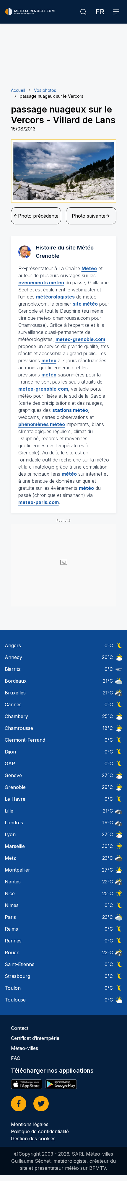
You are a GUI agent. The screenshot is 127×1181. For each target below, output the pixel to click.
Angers (13, 645)
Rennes (13, 941)
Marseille (15, 846)
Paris (10, 917)
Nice (10, 893)
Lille (9, 811)
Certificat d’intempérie (35, 1038)
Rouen (12, 952)
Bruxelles (15, 693)
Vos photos (45, 90)
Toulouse (15, 1000)
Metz (10, 858)
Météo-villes (24, 1048)
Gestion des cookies (33, 1138)
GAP (10, 763)
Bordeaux (16, 681)
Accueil (18, 90)
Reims (11, 929)
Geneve (13, 775)
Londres (14, 823)
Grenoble (15, 787)
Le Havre (15, 799)
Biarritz (13, 669)
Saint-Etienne (20, 964)
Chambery (16, 716)
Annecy (13, 657)
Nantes (13, 882)
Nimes (12, 905)
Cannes (13, 704)
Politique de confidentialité (40, 1131)
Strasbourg (17, 976)
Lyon (10, 834)
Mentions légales (29, 1124)
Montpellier (17, 870)
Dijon (10, 752)
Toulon (13, 988)
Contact (19, 1028)
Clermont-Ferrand (25, 740)
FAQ (15, 1058)
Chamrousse (19, 728)
